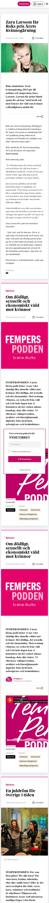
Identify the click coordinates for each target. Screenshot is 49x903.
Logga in (40, 3)
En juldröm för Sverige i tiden (20, 793)
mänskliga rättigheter (29, 519)
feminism (24, 510)
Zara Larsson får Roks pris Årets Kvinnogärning (22, 26)
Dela (38, 116)
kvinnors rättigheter (28, 514)
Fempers (18, 679)
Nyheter (10, 291)
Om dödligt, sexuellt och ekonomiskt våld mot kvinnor (22, 303)
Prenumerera (24, 3)
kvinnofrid (35, 510)
